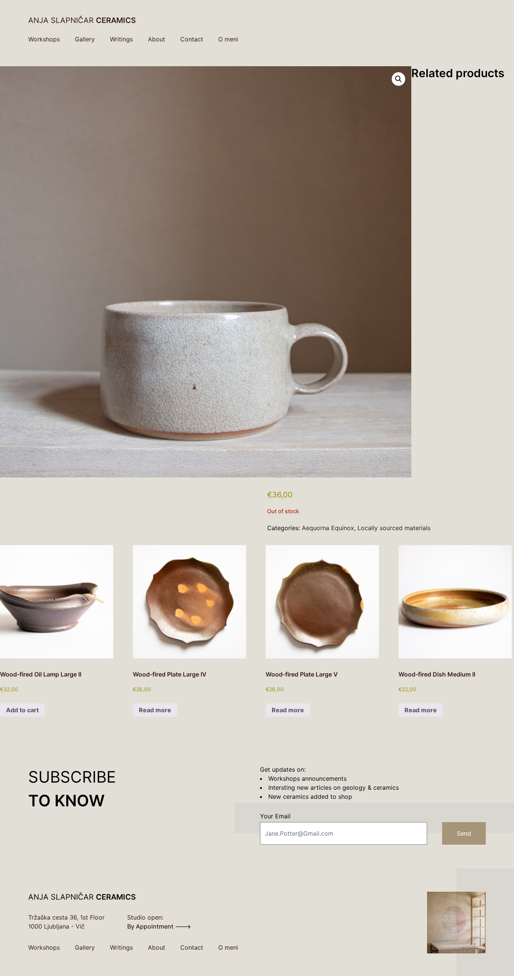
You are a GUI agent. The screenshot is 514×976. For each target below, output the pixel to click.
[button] (398, 79)
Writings (121, 39)
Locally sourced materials (393, 528)
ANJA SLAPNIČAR (82, 20)
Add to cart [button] (22, 710)
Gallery (85, 39)
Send (464, 833)
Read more (155, 710)
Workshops (44, 39)
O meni (228, 39)
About (156, 39)
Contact (191, 39)
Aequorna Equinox (328, 528)
